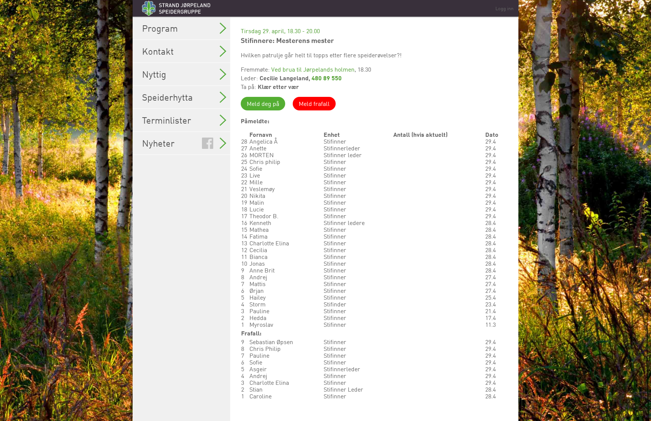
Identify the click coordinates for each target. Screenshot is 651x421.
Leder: (250, 78)
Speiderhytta (167, 97)
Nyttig (154, 74)
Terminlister (166, 120)
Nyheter (158, 143)
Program (160, 28)
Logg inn (504, 8)
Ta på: (249, 86)
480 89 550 (327, 78)
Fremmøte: (256, 69)
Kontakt (158, 51)
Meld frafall (314, 103)
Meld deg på (263, 103)
